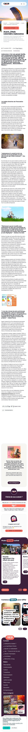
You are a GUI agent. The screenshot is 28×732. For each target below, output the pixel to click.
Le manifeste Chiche (10, 646)
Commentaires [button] (9, 410)
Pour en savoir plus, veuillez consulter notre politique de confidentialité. (12, 724)
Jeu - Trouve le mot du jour (12, 651)
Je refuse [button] (14, 728)
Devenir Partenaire (9, 654)
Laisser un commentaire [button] (15, 530)
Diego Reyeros (19, 48)
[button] (17, 406)
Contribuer (7, 656)
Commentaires (16, 50)
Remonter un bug (9, 659)
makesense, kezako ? (10, 643)
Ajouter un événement (10, 648)
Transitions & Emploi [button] (10, 28)
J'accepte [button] (6, 728)
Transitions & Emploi (14, 23)
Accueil (5, 23)
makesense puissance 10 (8, 393)
